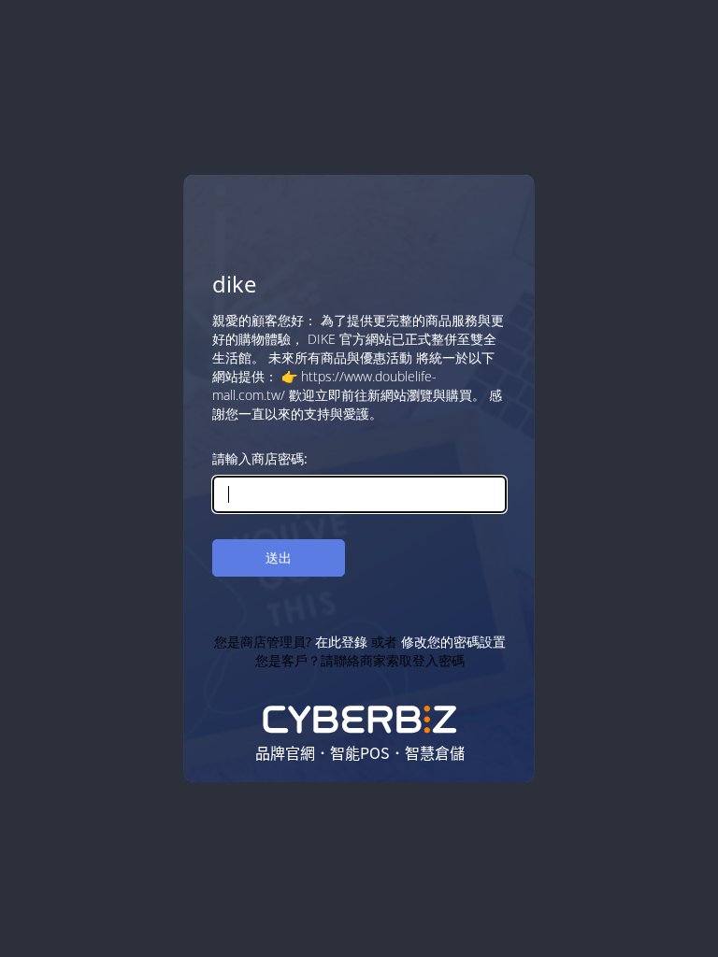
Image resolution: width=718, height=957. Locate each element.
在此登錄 (340, 641)
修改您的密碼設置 (452, 641)
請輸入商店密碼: (260, 458)
